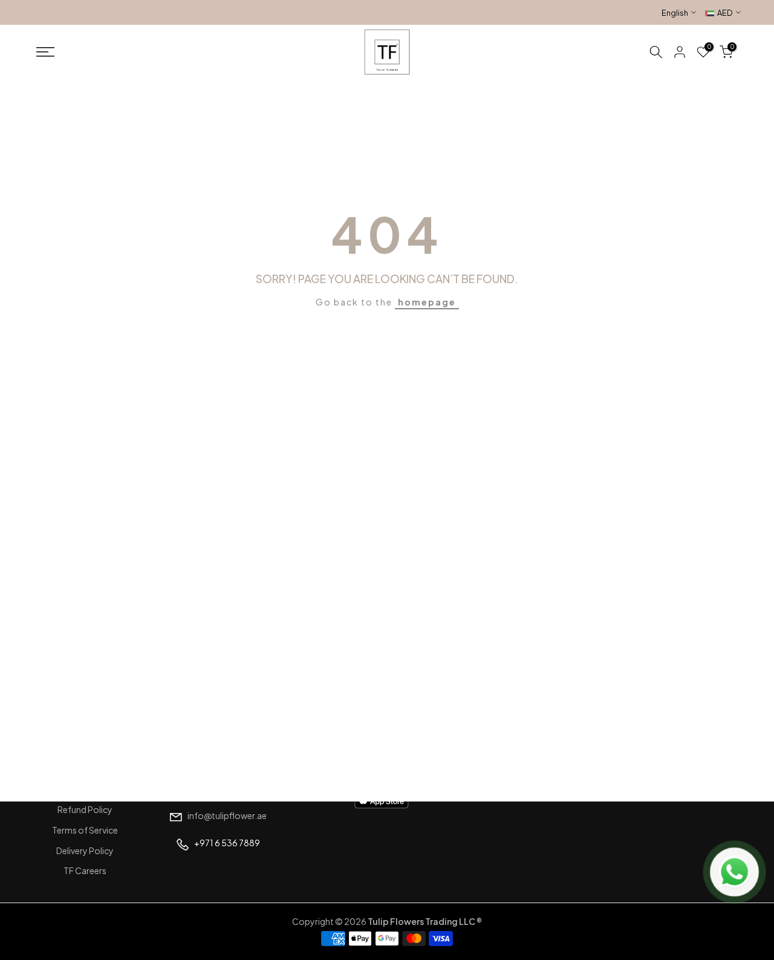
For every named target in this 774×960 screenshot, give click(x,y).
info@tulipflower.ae (227, 815)
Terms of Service (85, 829)
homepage (427, 301)
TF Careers (84, 870)
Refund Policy (84, 809)
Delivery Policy (85, 850)
